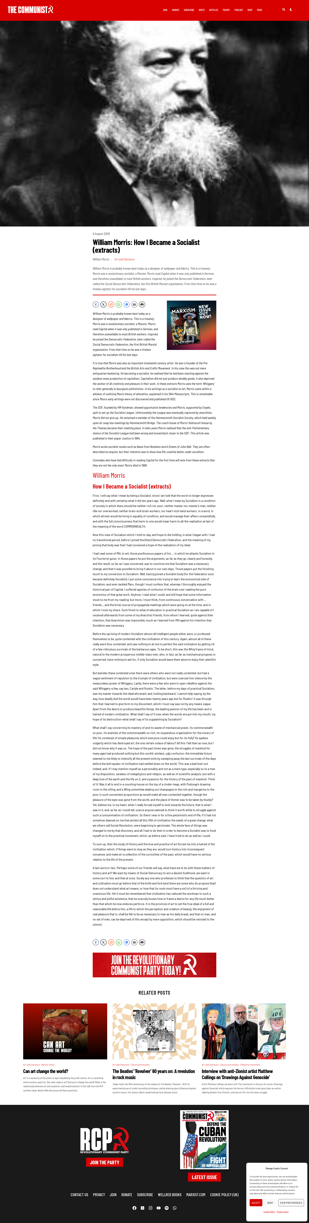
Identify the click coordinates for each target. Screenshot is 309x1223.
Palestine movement (250, 1064)
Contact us (79, 1194)
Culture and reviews (140, 1064)
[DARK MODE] (291, 9)
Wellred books (170, 1194)
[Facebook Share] (96, 304)
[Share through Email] (134, 304)
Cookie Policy (269, 1211)
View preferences (291, 1202)
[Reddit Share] (111, 304)
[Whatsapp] (175, 1208)
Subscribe (189, 9)
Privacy (99, 1194)
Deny (270, 1202)
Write (202, 9)
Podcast (238, 9)
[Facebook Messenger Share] (127, 304)
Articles (213, 9)
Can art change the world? (45, 1071)
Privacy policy (283, 1211)
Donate (175, 9)
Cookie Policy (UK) (224, 1194)
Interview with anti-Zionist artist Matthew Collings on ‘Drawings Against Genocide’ (237, 1074)
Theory (226, 9)
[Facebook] (134, 1208)
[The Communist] (30, 11)
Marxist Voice (47, 1064)
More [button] (259, 9)
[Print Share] (142, 304)
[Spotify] (167, 1208)
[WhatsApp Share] (119, 304)
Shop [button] (250, 9)
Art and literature (124, 259)
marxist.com (195, 1194)
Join (165, 9)
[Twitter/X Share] (103, 304)
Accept (256, 1202)
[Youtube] (158, 1208)
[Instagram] (150, 1208)
